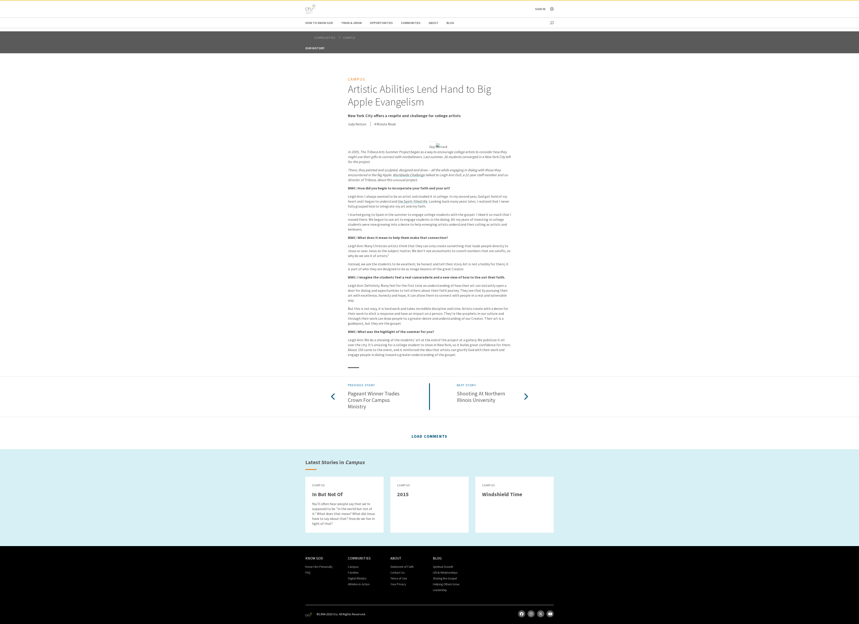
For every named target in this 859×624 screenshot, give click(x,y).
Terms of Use (398, 578)
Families (353, 572)
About (433, 23)
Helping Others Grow (446, 584)
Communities (411, 23)
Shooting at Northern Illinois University (481, 396)
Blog (450, 23)
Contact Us (397, 572)
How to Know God (319, 23)
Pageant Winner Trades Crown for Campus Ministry (374, 400)
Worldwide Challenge (409, 175)
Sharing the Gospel (445, 578)
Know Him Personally (318, 567)
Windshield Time (502, 494)
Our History (314, 48)
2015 (403, 494)
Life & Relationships (445, 572)
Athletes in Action (359, 584)
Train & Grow (351, 23)
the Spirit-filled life (412, 201)
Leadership (440, 590)
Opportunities (381, 23)
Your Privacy (398, 584)
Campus (349, 38)
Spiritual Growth (443, 567)
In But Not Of (327, 494)
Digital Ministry (357, 578)
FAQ (307, 572)
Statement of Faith (402, 567)
